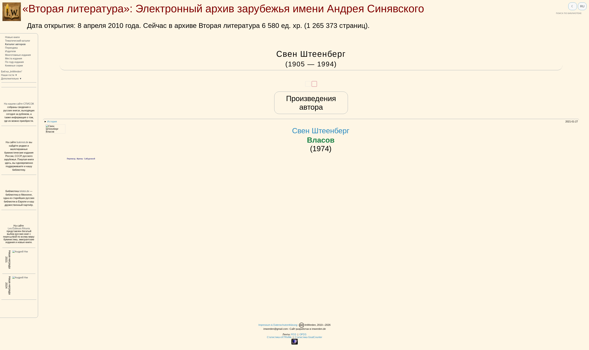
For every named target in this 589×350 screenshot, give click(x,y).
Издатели (10, 51)
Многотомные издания (18, 55)
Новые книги (12, 37)
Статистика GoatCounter (308, 337)
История (52, 121)
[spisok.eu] (19, 95)
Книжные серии (14, 65)
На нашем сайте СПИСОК (19, 103)
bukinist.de (22, 142)
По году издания (14, 62)
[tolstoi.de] (19, 183)
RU (582, 6)
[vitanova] (19, 308)
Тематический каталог (17, 41)
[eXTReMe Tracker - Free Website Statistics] (294, 343)
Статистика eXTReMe (279, 337)
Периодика (11, 48)
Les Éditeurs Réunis (19, 228)
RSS (293, 334)
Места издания (13, 58)
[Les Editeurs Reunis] (19, 218)
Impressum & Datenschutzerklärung (277, 325)
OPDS (302, 334)
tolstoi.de (24, 191)
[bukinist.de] (19, 134)
